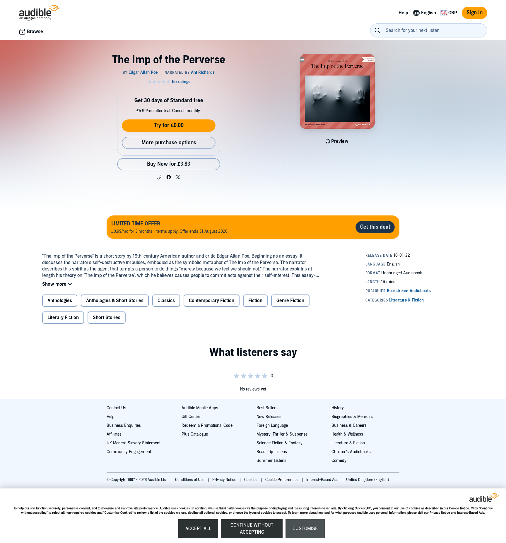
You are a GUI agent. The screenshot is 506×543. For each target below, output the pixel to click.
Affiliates (114, 434)
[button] (159, 177)
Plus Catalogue (195, 434)
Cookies (251, 479)
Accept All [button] (198, 529)
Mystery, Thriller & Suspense (282, 434)
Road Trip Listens (272, 451)
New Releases (269, 416)
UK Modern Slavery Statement (133, 443)
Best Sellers (267, 407)
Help (110, 416)
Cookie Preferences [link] (281, 479)
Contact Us (116, 407)
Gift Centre (191, 416)
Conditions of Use (190, 479)
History (337, 407)
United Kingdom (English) (367, 479)
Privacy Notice (440, 513)
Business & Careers (349, 425)
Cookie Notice (459, 508)
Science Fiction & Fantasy (279, 443)
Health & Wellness (347, 434)
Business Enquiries (124, 425)
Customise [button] (305, 529)
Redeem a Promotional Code (207, 425)
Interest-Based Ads (470, 513)
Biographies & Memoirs (352, 416)
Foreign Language (272, 425)
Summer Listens (271, 460)
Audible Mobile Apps (200, 407)
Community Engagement (129, 451)
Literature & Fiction (348, 443)
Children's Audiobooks (351, 451)
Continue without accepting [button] (251, 528)
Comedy (338, 460)
